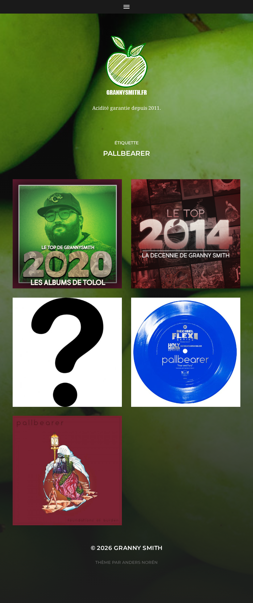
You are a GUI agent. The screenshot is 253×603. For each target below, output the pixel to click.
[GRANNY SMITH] (127, 66)
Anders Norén (140, 562)
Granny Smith (138, 547)
